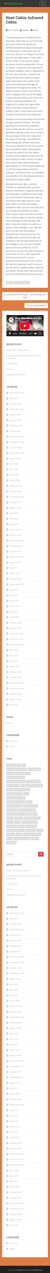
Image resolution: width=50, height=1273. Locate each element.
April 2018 (13, 524)
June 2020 (13, 469)
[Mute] (35, 333)
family (9, 789)
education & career (34, 785)
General (13, 741)
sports (39, 830)
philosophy (11, 826)
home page (11, 810)
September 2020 (16, 453)
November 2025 (16, 392)
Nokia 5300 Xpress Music (17, 350)
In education (12, 363)
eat (23, 785)
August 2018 (15, 507)
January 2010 (15, 677)
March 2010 (14, 666)
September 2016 (16, 584)
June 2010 (13, 650)
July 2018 (13, 513)
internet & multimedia (15, 814)
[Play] (10, 333)
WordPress (37, 1270)
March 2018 (14, 529)
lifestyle (33, 814)
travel (9, 838)
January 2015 (15, 628)
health (29, 802)
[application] (25, 325)
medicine (18, 818)
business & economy (15, 777)
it (27, 814)
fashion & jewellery (22, 789)
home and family (30, 806)
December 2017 (16, 540)
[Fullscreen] (40, 333)
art (23, 765)
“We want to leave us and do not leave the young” (23, 356)
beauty (9, 282)
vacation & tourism (21, 838)
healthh (25, 30)
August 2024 (15, 414)
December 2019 (16, 496)
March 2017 (14, 573)
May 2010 (13, 655)
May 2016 (13, 600)
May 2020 (13, 474)
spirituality (30, 830)
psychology (31, 826)
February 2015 (15, 622)
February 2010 (15, 672)
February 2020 (15, 485)
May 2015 (13, 611)
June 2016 (13, 595)
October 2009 (15, 693)
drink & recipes (13, 785)
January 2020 (15, 491)
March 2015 (14, 617)
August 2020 (15, 458)
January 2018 (15, 535)
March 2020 (14, 480)
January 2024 (15, 420)
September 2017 (16, 557)
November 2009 (16, 688)
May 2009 (13, 704)
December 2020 (16, 436)
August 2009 (15, 699)
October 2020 (15, 447)
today (19, 834)
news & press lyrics (29, 822)
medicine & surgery (32, 818)
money (10, 822)
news (17, 822)
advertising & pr (13, 765)
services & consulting (15, 830)
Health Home (13, 3)
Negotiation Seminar (15, 374)
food (26, 793)
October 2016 (15, 578)
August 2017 (15, 562)
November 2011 (16, 644)
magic (9, 818)
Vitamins (35, 838)
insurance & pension (27, 810)
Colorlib (19, 1270)
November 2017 (16, 546)
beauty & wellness (22, 282)
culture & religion (33, 781)
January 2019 (15, 502)
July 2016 (13, 589)
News (35, 30)
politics (21, 826)
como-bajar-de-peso (15, 781)
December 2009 (16, 682)
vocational (11, 842)
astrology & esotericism (16, 769)
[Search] (41, 854)
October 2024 (15, 403)
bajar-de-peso (34, 769)
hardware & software (15, 802)
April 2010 (13, 661)
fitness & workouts (14, 793)
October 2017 (15, 551)
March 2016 (14, 606)
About (9, 722)
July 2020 (13, 464)
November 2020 (16, 442)
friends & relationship (15, 798)
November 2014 (16, 633)
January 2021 (15, 431)
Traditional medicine (32, 834)
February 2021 (15, 425)
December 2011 (16, 639)
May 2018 (13, 518)
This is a (10, 369)
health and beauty (14, 806)
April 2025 (13, 398)
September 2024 (16, 409)
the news (10, 834)
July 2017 (13, 568)
